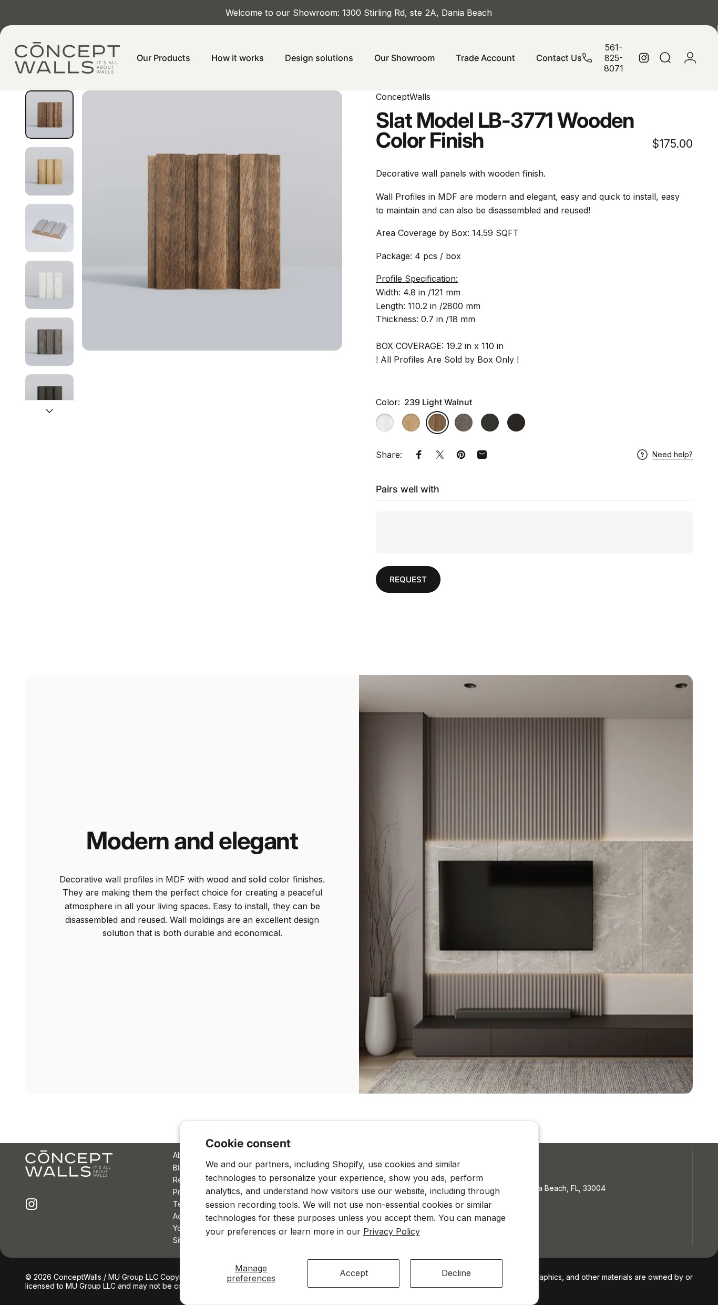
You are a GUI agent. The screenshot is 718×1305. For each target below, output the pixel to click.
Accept (354, 1273)
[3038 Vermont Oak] (490, 422)
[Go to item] (49, 114)
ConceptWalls (403, 96)
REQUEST (408, 579)
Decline (456, 1273)
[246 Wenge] (516, 422)
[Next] (315, 220)
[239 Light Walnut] (437, 422)
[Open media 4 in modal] (212, 220)
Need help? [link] (672, 454)
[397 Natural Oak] (411, 422)
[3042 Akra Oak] (464, 422)
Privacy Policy (391, 1231)
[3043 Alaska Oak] (385, 422)
